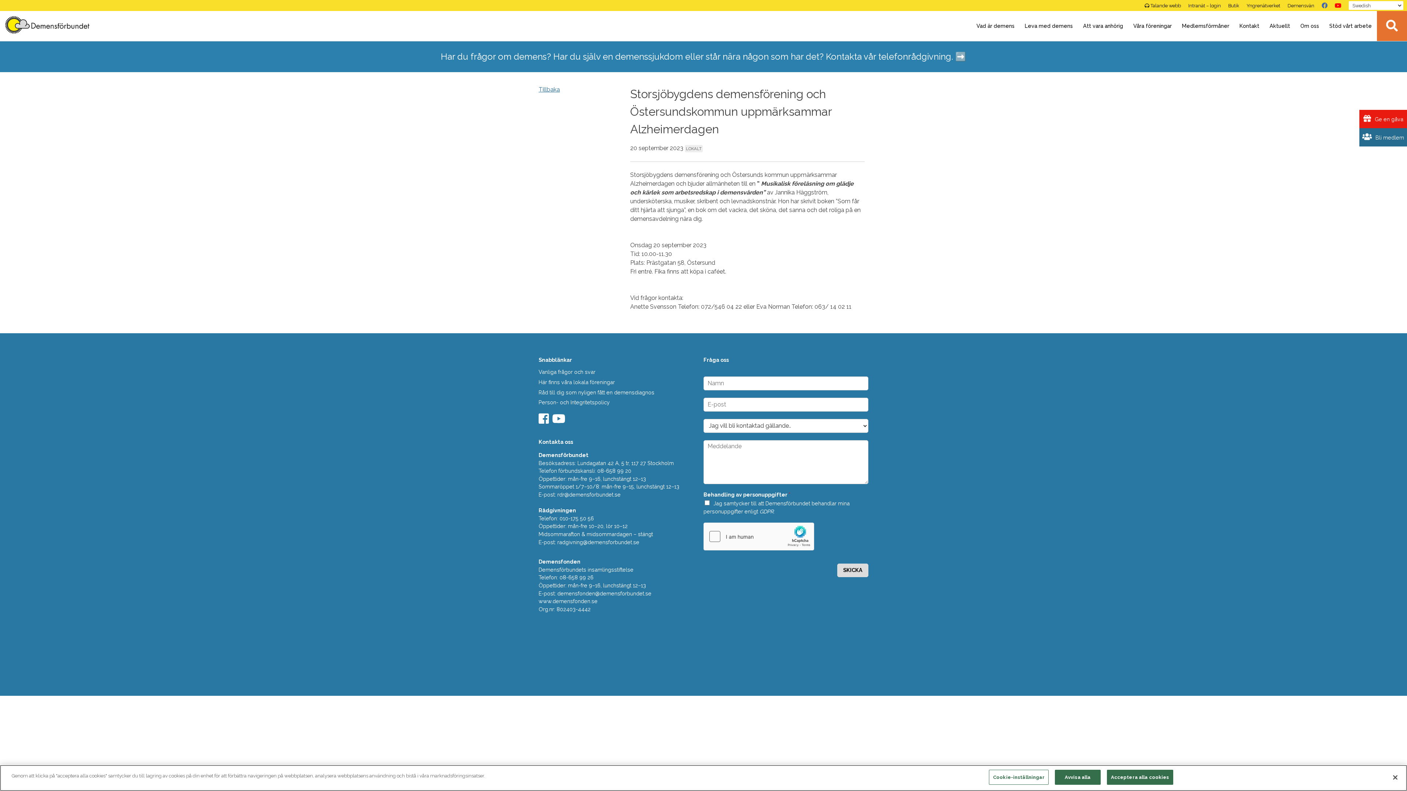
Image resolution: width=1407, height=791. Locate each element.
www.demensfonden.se (568, 601)
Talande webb (1166, 5)
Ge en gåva (1388, 119)
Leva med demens (1049, 26)
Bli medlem (1389, 137)
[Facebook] (1324, 5)
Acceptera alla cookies (1140, 777)
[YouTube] (1338, 5)
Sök (1392, 26)
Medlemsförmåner (1205, 26)
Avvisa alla (1077, 777)
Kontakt (1249, 26)
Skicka (853, 570)
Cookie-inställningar (1019, 777)
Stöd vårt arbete (1350, 26)
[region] (703, 778)
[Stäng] (1395, 777)
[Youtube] (559, 421)
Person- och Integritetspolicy (574, 402)
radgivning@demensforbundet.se (598, 542)
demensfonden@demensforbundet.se (604, 593)
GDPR (766, 511)
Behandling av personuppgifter (747, 494)
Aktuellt (1280, 26)
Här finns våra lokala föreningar (577, 382)
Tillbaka (549, 89)
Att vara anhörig (1103, 26)
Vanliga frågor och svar (567, 372)
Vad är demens (995, 26)
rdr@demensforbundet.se (589, 494)
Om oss (1309, 26)
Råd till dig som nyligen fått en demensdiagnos (596, 392)
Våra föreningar (1152, 26)
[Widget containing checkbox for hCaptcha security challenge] (759, 536)
